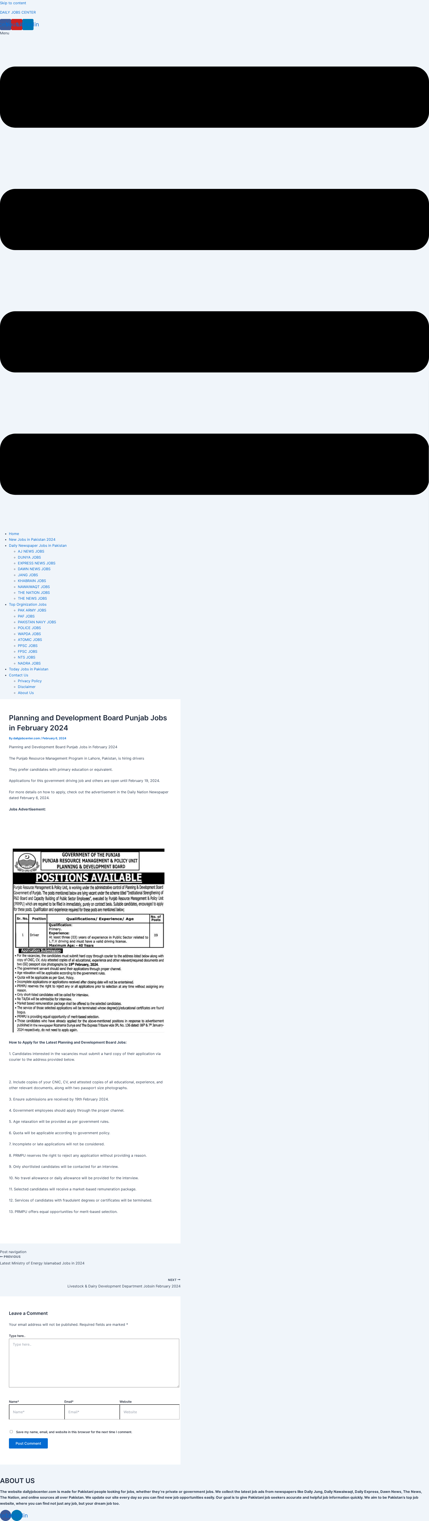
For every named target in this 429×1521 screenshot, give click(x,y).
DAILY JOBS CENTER (18, 12)
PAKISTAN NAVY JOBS (37, 622)
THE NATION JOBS (34, 592)
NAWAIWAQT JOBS (34, 586)
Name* (14, 1401)
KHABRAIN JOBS (32, 580)
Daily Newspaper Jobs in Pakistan (38, 545)
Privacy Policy (30, 681)
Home (14, 533)
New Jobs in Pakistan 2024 (32, 539)
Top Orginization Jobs (27, 604)
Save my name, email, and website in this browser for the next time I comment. (74, 1432)
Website (126, 1401)
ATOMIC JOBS (30, 639)
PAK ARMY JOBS (32, 610)
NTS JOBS (26, 657)
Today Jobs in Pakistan (28, 669)
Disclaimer (27, 686)
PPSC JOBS (28, 645)
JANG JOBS (28, 575)
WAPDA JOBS (29, 634)
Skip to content (13, 3)
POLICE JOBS (29, 628)
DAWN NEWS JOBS (34, 569)
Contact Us (18, 675)
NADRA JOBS (29, 663)
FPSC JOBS (27, 651)
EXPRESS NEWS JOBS (36, 563)
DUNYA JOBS (29, 557)
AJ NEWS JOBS (31, 551)
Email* (69, 1401)
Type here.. (17, 1336)
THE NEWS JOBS (32, 598)
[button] (214, 278)
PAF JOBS (26, 616)
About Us (26, 692)
